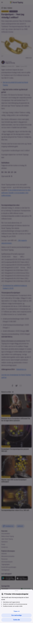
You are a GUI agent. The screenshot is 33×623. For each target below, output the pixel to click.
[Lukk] (16, 591)
